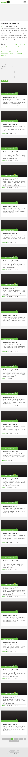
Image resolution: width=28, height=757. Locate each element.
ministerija (11, 49)
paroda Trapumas (4, 53)
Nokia (20, 44)
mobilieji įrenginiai (4, 46)
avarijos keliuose (19, 49)
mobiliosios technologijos (15, 46)
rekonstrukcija (9, 48)
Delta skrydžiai (4, 51)
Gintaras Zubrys (20, 51)
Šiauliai (2, 48)
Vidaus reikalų (4, 49)
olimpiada (12, 53)
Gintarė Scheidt (19, 53)
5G (24, 44)
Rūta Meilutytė (4, 55)
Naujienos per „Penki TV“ (10, 94)
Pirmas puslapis (6, 738)
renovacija (16, 48)
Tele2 (16, 44)
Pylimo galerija (12, 51)
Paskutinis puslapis (14, 741)
